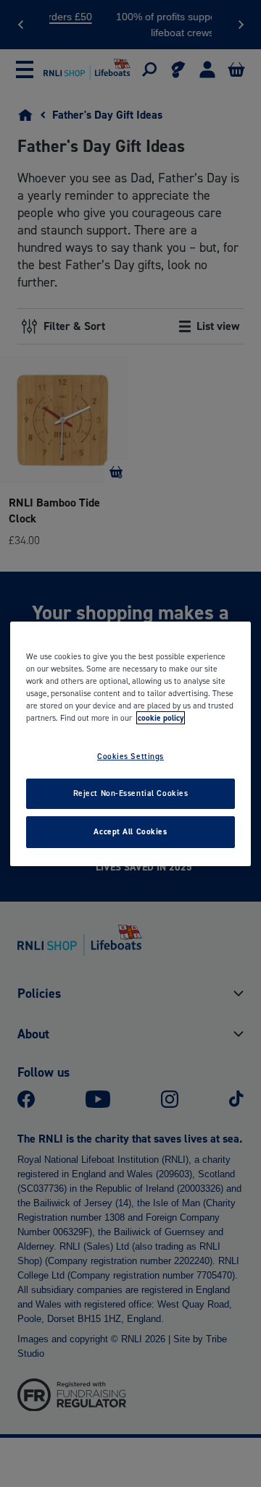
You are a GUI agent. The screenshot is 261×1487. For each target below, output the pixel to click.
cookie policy (160, 718)
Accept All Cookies (130, 831)
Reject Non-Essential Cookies (130, 793)
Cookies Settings (130, 756)
